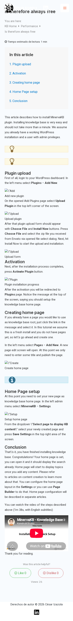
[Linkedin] (46, 8)
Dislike (52, 573)
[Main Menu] (64, 8)
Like (21, 573)
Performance (30, 26)
